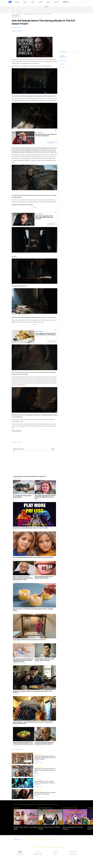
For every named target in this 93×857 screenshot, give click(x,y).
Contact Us (55, 853)
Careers (55, 854)
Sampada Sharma (16, 27)
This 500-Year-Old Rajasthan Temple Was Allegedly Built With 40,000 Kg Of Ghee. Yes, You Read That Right (45, 757)
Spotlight (56, 2)
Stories (33, 2)
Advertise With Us (73, 851)
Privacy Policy (73, 853)
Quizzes (41, 2)
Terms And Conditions (73, 854)
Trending (17, 2)
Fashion (17, 808)
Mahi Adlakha (36, 760)
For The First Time (45, 808)
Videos (25, 2)
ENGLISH (65, 1)
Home (13, 14)
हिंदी (68, 1)
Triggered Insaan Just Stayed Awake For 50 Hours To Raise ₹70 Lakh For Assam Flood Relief (45, 770)
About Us (55, 851)
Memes (48, 2)
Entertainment (19, 14)
